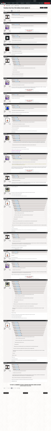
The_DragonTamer (17, 14)
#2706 (46, 22)
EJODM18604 (16, 200)
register (30, 384)
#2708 (46, 44)
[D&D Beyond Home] (3, 3)
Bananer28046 (18, 208)
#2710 (46, 78)
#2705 (46, 12)
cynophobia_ (16, 175)
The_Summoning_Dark (17, 155)
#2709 (46, 56)
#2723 (46, 320)
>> (19, 81)
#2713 (46, 115)
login (25, 384)
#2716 (46, 173)
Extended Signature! (13, 361)
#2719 (46, 232)
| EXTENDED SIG (29, 31)
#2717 (46, 185)
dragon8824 (16, 117)
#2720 (46, 250)
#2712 (46, 103)
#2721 (46, 261)
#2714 (46, 133)
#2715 (46, 153)
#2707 (46, 33)
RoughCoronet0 (17, 138)
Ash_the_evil (16, 59)
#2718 (46, 198)
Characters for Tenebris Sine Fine (16, 150)
